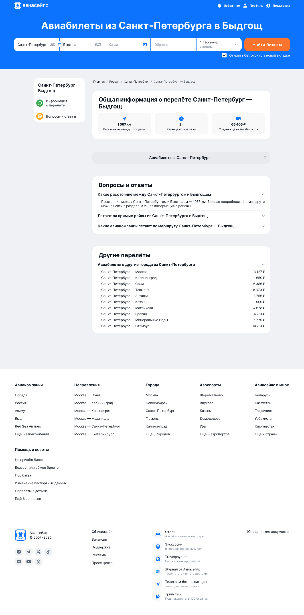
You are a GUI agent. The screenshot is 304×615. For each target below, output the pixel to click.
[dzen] (19, 561)
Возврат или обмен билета (37, 467)
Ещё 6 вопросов (28, 499)
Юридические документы (268, 531)
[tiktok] (48, 551)
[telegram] (28, 551)
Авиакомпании (29, 385)
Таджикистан (265, 411)
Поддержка (101, 547)
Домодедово (210, 418)
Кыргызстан (265, 426)
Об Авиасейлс (103, 531)
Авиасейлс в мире (272, 385)
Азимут (21, 411)
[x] (38, 551)
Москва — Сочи (87, 395)
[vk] (19, 551)
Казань (205, 411)
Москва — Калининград (93, 403)
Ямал (19, 418)
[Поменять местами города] (59, 44)
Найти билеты (267, 44)
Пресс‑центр (102, 563)
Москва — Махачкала (91, 418)
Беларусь (262, 395)
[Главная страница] (31, 5)
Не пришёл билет (29, 460)
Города (152, 385)
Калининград (156, 426)
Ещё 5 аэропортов (214, 434)
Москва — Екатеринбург (94, 434)
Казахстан (263, 403)
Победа (21, 395)
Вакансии (99, 539)
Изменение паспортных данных (41, 483)
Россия (20, 403)
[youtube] (28, 561)
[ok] (38, 561)
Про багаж (23, 475)
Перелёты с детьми (31, 491)
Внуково (206, 403)
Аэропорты (210, 385)
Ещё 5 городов (158, 434)
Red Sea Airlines (28, 426)
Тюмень (152, 418)
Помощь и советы (32, 449)
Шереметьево (211, 395)
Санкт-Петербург (160, 411)
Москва (152, 395)
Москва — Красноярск (92, 411)
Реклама (99, 555)
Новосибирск (156, 403)
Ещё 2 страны (266, 434)
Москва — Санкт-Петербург (97, 426)
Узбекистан (264, 418)
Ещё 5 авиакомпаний (32, 434)
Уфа (203, 426)
